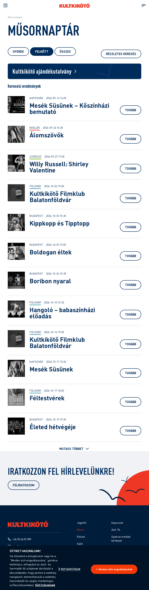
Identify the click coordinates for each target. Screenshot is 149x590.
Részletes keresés (121, 54)
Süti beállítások (70, 568)
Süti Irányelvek (45, 585)
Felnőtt (41, 51)
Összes (65, 51)
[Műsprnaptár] (5, 5)
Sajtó (80, 543)
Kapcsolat (117, 522)
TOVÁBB (130, 110)
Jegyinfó (81, 522)
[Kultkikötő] (74, 5)
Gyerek (18, 51)
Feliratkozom (23, 485)
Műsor (80, 529)
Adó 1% (115, 529)
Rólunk (81, 536)
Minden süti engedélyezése (115, 569)
